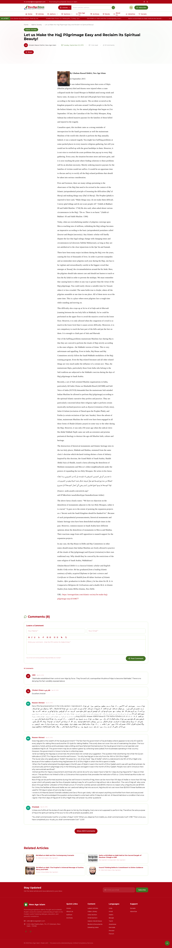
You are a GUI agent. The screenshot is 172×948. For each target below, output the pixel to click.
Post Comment (137, 658)
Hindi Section (92, 918)
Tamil (111, 921)
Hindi (111, 911)
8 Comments (109, 45)
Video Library (92, 911)
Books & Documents (95, 924)
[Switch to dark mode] (131, 8)
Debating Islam (93, 927)
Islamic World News (95, 921)
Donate (132, 908)
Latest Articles (93, 908)
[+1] (50, 637)
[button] (39, 637)
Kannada (112, 927)
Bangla (111, 918)
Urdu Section (92, 915)
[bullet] (57, 637)
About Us (69, 911)
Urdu (110, 908)
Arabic (111, 915)
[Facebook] (26, 931)
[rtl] (43, 637)
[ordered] (54, 637)
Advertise (133, 911)
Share (30, 52)
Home (26, 25)
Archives (69, 918)
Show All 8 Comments (86, 831)
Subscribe (142, 890)
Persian (111, 930)
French (111, 934)
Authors (69, 915)
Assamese (112, 924)
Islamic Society (36, 25)
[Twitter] (31, 931)
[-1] (47, 637)
